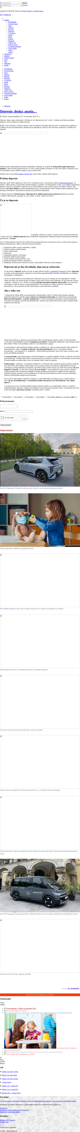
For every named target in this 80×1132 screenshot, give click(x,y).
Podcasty (11, 31)
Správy (10, 52)
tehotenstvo (8, 54)
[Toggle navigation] (1, 15)
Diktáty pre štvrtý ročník (10, 1079)
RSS (8, 1120)
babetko (6, 56)
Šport (10, 37)
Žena (10, 26)
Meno (2, 411)
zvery (6, 60)
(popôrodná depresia (65, 183)
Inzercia (12, 1120)
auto (5, 61)
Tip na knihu (12, 48)
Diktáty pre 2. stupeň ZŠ (10, 1089)
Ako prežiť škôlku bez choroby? (17, 1010)
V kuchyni (11, 33)
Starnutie (11, 41)
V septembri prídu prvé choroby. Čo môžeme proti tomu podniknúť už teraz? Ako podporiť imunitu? (39, 1013)
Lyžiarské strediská (14, 46)
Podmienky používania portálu (10, 1112)
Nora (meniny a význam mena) (33, 11)
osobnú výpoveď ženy (25, 174)
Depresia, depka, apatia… (18, 111)
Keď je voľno (12, 45)
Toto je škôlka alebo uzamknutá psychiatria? (20, 1054)
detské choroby (9, 58)
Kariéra (10, 39)
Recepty (11, 29)
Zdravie (10, 28)
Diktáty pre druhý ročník (10, 1072)
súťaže (6, 65)
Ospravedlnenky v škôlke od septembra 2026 (21, 1008)
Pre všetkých (22, 1101)
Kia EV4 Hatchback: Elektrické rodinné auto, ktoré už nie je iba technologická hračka (34, 1052)
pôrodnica (7, 63)
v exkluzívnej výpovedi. (57, 271)
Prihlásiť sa (3, 1108)
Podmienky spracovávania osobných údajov (14, 1110)
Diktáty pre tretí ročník (9, 1075)
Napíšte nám (4, 1122)
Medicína (7, 106)
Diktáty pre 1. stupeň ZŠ (10, 1086)
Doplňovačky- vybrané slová (11, 1093)
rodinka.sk (7, 15)
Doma (10, 35)
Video (10, 50)
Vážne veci (12, 43)
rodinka (6, 20)
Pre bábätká (72, 1101)
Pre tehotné (47, 1101)
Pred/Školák (12, 22)
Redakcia (3, 1120)
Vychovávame (13, 24)
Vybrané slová (6, 1082)
